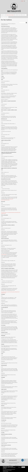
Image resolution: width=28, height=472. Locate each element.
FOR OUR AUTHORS (10, 15)
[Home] (14, 9)
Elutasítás (23, 467)
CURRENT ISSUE (18, 15)
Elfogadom (19, 467)
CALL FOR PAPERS (4, 17)
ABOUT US (3, 15)
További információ (5, 471)
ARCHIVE (23, 15)
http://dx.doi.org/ (3, 254)
